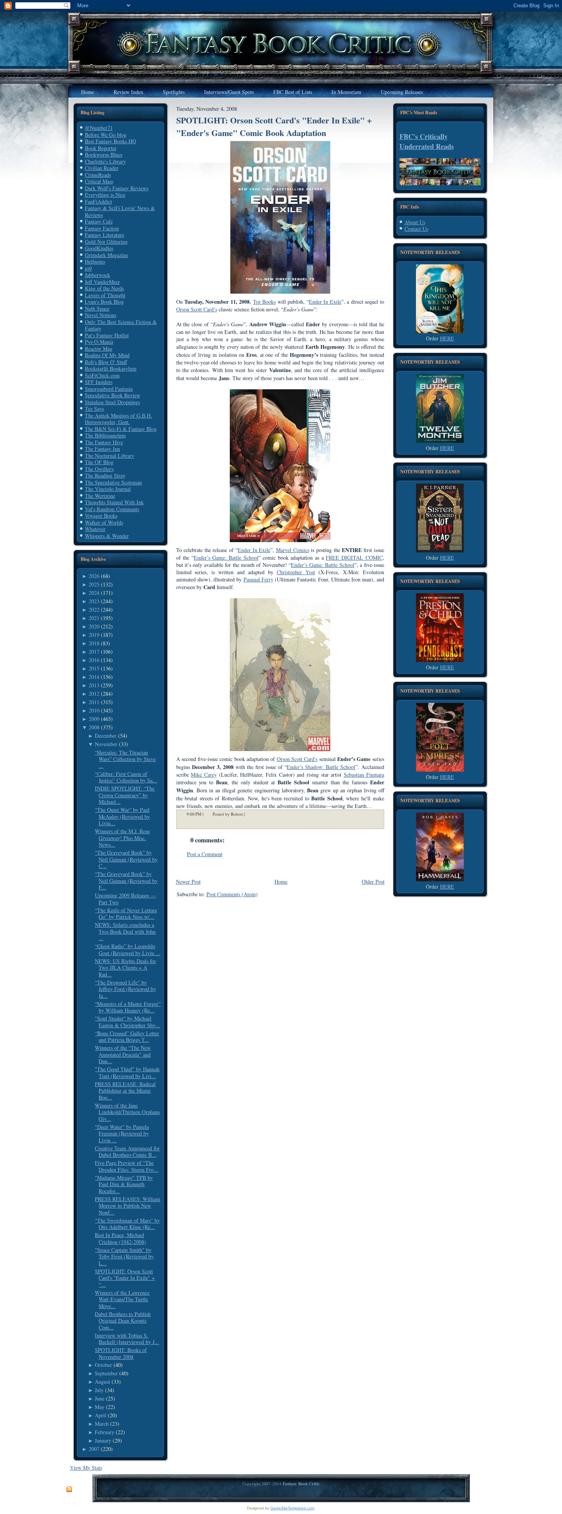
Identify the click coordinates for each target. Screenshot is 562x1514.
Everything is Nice (105, 194)
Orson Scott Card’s (196, 309)
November (106, 744)
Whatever (95, 529)
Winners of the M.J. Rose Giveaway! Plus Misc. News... (122, 837)
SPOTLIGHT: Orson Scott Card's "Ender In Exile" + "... (125, 1278)
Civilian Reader (102, 168)
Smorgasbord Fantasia (109, 388)
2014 (94, 676)
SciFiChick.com (102, 375)
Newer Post (188, 881)
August (102, 1381)
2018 (94, 643)
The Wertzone (100, 495)
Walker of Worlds (104, 522)
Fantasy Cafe (99, 221)
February (104, 1432)
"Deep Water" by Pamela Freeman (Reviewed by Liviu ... (122, 1133)
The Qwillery (99, 469)
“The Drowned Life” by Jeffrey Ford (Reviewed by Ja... (125, 989)
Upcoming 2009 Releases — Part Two (125, 899)
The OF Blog (99, 462)
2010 (94, 710)
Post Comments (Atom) (232, 894)
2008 (94, 727)
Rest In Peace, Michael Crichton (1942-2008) (120, 1238)
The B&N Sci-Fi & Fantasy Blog (121, 428)
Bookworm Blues (103, 154)
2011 (94, 702)
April (100, 1415)
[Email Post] (249, 814)
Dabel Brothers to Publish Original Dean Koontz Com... (123, 1320)
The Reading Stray (105, 475)
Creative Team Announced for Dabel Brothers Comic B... (127, 1152)
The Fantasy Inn (102, 448)
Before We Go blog (106, 134)
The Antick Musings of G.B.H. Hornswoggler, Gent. (118, 419)
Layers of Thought (105, 295)
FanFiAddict (98, 201)
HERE (447, 338)
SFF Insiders (98, 381)
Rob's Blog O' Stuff (106, 362)
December (106, 735)
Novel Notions (100, 315)
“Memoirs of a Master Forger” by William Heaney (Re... (128, 1007)
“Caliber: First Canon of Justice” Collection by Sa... (126, 777)
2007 (94, 1448)
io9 (88, 268)
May (99, 1406)
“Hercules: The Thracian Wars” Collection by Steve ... (125, 759)
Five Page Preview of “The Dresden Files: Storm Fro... (126, 1166)
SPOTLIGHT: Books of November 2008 (121, 1353)
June (99, 1398)
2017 (94, 651)
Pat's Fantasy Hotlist (107, 335)
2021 (94, 618)
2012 (94, 693)
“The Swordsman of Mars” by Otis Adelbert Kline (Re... (127, 1224)
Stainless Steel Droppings (112, 402)
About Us (414, 222)
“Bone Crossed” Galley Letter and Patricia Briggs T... (127, 1037)
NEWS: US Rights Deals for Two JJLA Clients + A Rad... (125, 967)
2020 (94, 626)
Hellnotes (95, 261)
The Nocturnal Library (109, 455)
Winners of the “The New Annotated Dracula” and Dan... (123, 1054)
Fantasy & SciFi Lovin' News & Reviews (120, 211)
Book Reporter (101, 148)
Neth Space (97, 308)
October (103, 1364)
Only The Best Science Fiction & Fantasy (121, 325)
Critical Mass (99, 181)
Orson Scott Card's (297, 759)
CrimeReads (98, 174)
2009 (94, 718)
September (106, 1373)
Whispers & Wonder (107, 535)
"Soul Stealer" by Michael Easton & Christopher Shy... (127, 1022)
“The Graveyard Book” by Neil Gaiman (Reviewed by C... (126, 859)
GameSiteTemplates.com (292, 1508)
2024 (94, 592)
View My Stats (86, 1467)
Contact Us (416, 228)
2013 (94, 685)
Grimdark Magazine (106, 255)
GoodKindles (99, 248)
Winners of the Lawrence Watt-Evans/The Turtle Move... (122, 1299)
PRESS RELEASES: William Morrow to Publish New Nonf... (127, 1205)
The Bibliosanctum (105, 435)
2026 (94, 576)
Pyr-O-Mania (99, 341)
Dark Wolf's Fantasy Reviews (116, 188)
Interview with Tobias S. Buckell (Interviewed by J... (127, 1339)
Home (281, 881)
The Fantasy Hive (104, 442)
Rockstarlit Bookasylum (110, 368)
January (103, 1440)
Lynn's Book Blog (104, 301)
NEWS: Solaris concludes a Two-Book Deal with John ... (125, 931)
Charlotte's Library (105, 161)
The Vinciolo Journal (108, 488)
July (99, 1390)
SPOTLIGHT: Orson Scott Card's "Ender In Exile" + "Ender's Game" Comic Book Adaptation (274, 126)
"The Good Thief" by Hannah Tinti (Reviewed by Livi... (127, 1072)
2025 (94, 584)
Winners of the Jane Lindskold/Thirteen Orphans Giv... (127, 1112)
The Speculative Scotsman (113, 482)
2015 (94, 668)
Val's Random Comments (112, 509)
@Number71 (99, 127)
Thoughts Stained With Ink (114, 502)
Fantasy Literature (104, 234)
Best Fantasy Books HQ (110, 141)
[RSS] (69, 1489)
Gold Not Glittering (106, 241)
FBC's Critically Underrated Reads (427, 141)
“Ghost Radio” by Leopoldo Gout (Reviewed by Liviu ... (127, 949)
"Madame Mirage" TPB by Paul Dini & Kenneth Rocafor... (124, 1184)
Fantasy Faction (102, 228)
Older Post (373, 881)
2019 (94, 634)
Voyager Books (101, 515)
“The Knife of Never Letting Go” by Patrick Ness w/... (126, 914)
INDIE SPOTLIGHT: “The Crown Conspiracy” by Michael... (124, 795)
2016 (94, 660)
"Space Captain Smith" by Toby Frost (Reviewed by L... (124, 1256)
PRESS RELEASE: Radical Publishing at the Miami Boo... (125, 1090)
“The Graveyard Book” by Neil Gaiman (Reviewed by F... (126, 880)
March (102, 1423)
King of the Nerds (104, 288)
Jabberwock (97, 275)
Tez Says (94, 408)
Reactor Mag (98, 348)
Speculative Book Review (112, 395)
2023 (94, 601)
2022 (94, 609)
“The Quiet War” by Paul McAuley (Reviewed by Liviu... (122, 816)
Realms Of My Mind (107, 355)
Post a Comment (205, 854)
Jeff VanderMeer (102, 281)
